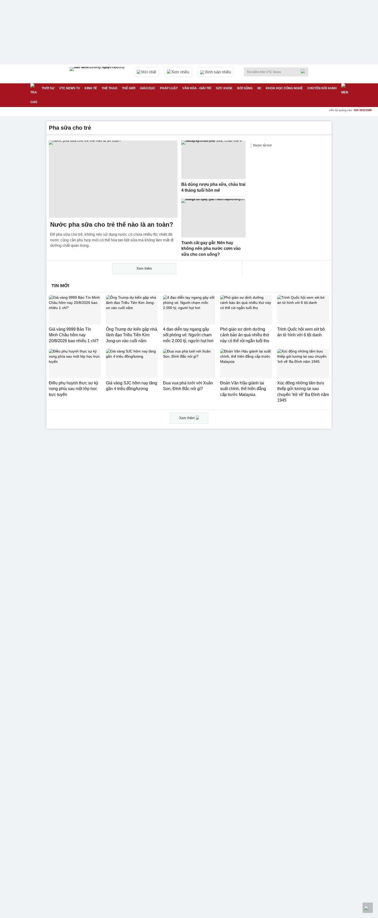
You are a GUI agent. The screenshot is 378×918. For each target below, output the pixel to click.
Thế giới (128, 88)
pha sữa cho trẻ (70, 128)
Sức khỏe (224, 88)
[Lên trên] (368, 908)
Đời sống (245, 88)
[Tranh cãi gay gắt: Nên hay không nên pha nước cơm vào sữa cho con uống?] (213, 218)
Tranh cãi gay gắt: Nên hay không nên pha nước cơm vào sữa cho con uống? (211, 249)
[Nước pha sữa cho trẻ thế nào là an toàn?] (113, 179)
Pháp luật (169, 88)
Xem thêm (144, 268)
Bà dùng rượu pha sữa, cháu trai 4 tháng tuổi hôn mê (213, 187)
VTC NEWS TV (69, 88)
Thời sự (48, 88)
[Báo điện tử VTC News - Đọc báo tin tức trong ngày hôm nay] (98, 73)
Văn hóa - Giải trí (196, 88)
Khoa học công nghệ (284, 88)
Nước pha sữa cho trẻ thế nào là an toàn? (111, 224)
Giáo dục (147, 88)
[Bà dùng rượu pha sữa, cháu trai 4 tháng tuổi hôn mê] (213, 159)
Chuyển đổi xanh (322, 88)
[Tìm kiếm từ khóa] (304, 71)
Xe (259, 88)
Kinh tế (91, 88)
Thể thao (109, 88)
